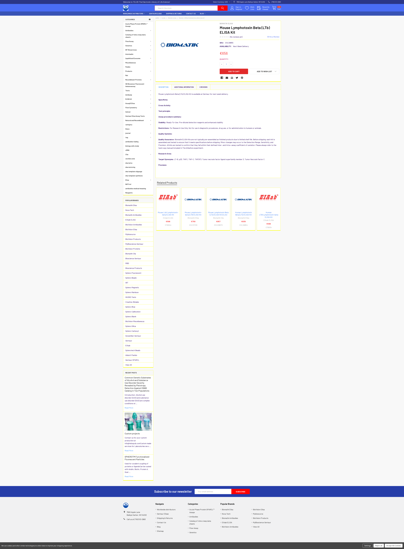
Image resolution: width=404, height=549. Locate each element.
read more (129, 408)
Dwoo (127, 129)
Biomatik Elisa (131, 205)
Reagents (129, 193)
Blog (202, 14)
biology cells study (132, 146)
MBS (127, 263)
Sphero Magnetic (132, 287)
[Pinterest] (242, 78)
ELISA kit (128, 99)
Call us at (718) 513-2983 (136, 519)
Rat (126, 75)
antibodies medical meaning (135, 188)
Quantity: (224, 59)
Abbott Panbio (131, 355)
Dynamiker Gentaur (133, 336)
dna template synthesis (134, 176)
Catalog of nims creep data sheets (135, 36)
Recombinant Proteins (133, 80)
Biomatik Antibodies (133, 215)
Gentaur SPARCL (132, 360)
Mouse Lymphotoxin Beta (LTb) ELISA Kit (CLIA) (218, 213)
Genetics (128, 46)
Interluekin (129, 54)
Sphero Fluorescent (133, 273)
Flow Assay (129, 41)
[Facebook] (222, 78)
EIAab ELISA (130, 220)
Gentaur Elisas (155, 14)
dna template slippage (133, 171)
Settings (367, 545)
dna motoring (130, 167)
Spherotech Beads (132, 350)
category (128, 125)
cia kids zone (130, 159)
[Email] (227, 78)
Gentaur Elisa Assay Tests (135, 116)
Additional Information (184, 87)
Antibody (128, 95)
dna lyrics (128, 163)
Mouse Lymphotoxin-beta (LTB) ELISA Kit (193, 213)
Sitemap (160, 531)
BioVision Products (133, 239)
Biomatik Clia (130, 253)
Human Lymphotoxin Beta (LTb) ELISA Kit (243, 213)
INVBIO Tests (130, 297)
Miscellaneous (130, 63)
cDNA (127, 150)
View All (128, 365)
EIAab (127, 345)
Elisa (127, 180)
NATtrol (128, 184)
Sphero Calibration (132, 311)
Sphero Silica (130, 326)
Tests (127, 90)
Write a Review (273, 37)
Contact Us (191, 14)
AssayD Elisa (130, 103)
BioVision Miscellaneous (134, 321)
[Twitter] (237, 78)
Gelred (127, 112)
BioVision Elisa (131, 229)
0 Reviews (203, 87)
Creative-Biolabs (132, 302)
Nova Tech (129, 210)
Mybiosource (130, 234)
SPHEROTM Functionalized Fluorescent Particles (137, 458)
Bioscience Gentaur (133, 258)
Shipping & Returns (174, 14)
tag (126, 137)
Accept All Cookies (393, 545)
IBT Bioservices (131, 50)
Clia (126, 154)
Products (128, 71)
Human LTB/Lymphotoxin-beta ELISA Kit (268, 214)
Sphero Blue (130, 307)
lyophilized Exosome (132, 58)
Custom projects (132, 433)
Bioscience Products (133, 268)
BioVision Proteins (132, 249)
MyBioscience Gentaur (134, 244)
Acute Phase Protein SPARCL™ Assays (136, 25)
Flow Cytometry (131, 107)
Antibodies (129, 30)
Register (239, 9)
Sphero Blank (130, 316)
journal (127, 133)
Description (163, 87)
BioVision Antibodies (133, 224)
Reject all (378, 545)
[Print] (232, 78)
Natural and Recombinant (134, 120)
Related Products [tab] (167, 182)
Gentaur (128, 340)
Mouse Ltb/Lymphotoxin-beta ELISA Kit (168, 213)
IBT (126, 282)
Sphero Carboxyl (132, 331)
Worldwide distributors (133, 14)
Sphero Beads (131, 278)
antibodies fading (131, 142)
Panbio (127, 67)
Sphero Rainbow (132, 292)
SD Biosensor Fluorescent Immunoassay (134, 85)
